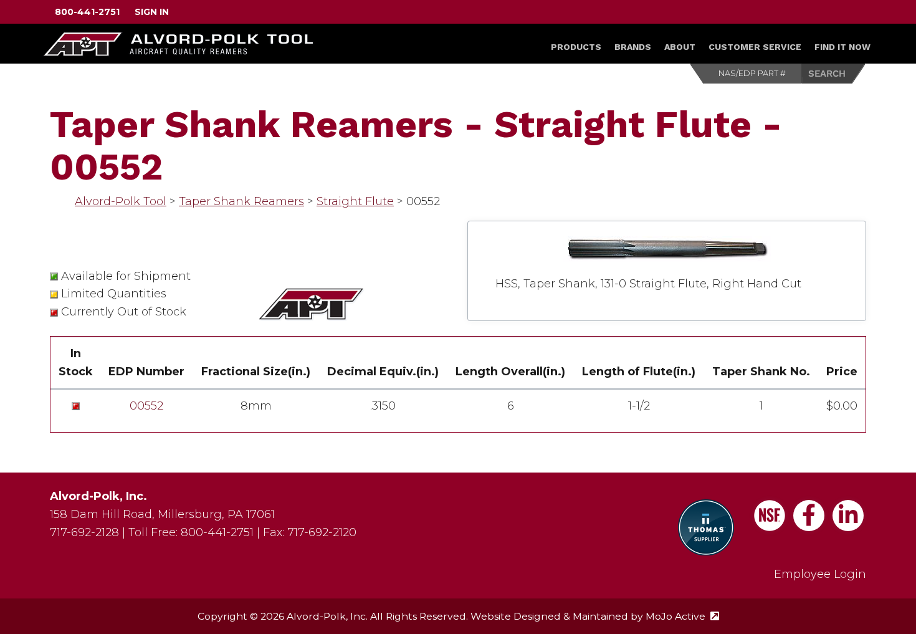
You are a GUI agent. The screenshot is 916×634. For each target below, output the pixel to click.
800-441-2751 (87, 11)
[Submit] (833, 74)
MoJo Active (682, 616)
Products (576, 47)
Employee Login (820, 574)
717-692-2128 (84, 532)
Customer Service (754, 47)
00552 (146, 406)
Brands (632, 47)
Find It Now (842, 47)
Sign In (152, 11)
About (679, 47)
